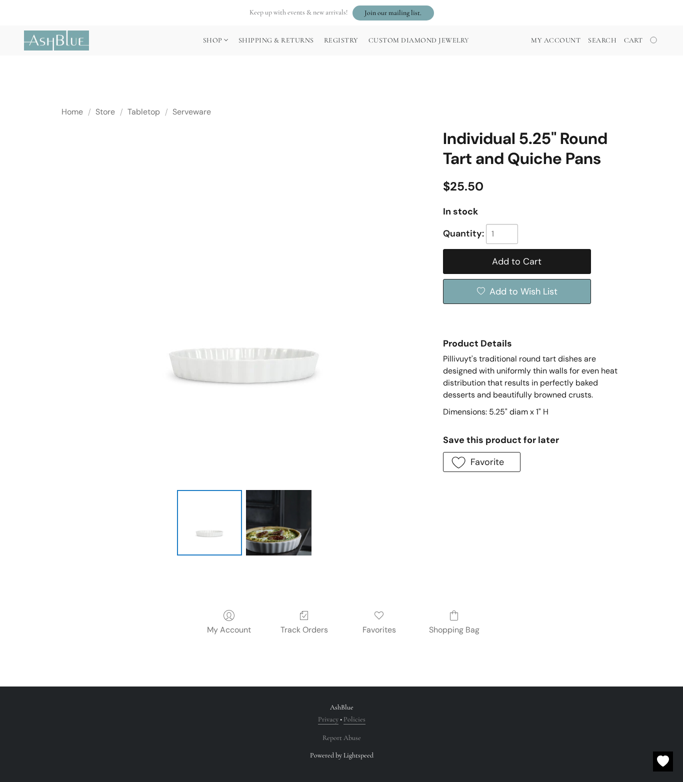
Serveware (191, 111)
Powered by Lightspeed (342, 755)
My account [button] (555, 40)
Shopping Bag (454, 629)
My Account (229, 629)
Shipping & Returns (276, 40)
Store (105, 111)
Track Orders (304, 629)
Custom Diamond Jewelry (419, 40)
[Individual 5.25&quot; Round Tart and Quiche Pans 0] (209, 522)
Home (72, 111)
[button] (393, 13)
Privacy (328, 719)
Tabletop (144, 111)
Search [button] (602, 40)
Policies (355, 719)
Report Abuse (341, 738)
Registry (341, 40)
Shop (213, 40)
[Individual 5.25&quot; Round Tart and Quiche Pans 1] (278, 522)
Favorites (379, 629)
